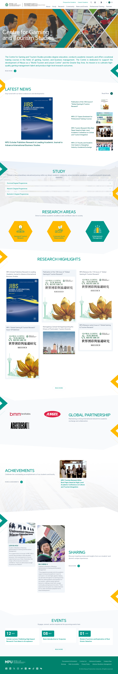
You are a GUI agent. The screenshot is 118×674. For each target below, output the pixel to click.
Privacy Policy (86, 664)
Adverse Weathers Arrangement (102, 664)
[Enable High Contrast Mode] (101, 2)
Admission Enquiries (95, 661)
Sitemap (63, 664)
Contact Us (83, 661)
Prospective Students (69, 2)
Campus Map (108, 661)
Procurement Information (69, 661)
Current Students (83, 2)
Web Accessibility (74, 664)
